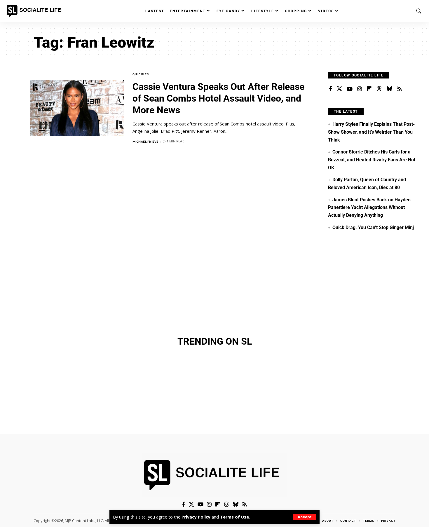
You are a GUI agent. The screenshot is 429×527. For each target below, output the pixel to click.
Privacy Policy (196, 517)
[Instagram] (359, 89)
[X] (339, 89)
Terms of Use (234, 517)
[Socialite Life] (35, 11)
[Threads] (379, 89)
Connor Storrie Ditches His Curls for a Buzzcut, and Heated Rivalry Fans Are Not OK (371, 159)
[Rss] (399, 89)
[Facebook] (330, 89)
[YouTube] (349, 89)
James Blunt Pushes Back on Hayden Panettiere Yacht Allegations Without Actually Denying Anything (369, 207)
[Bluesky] (389, 89)
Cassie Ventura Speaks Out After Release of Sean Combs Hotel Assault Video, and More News (218, 98)
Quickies (140, 74)
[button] (304, 517)
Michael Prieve (145, 141)
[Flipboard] (369, 89)
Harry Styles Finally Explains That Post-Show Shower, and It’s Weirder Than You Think (371, 131)
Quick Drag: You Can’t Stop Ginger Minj (373, 227)
